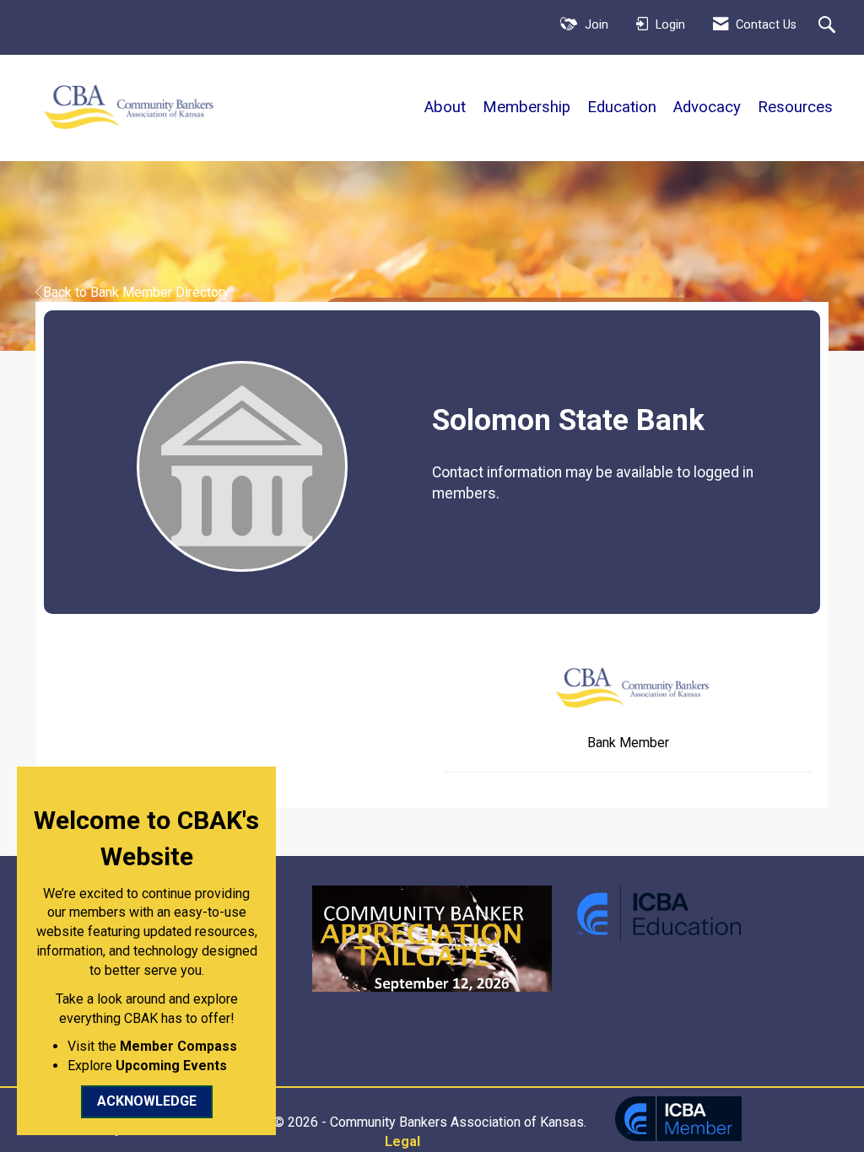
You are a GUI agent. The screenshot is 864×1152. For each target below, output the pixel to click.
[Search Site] (829, 26)
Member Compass (178, 1046)
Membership (526, 107)
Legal (402, 1141)
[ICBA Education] (659, 912)
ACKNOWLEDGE (147, 1101)
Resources (795, 107)
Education (621, 107)
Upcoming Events (171, 1066)
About (445, 107)
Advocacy (707, 107)
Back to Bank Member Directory (136, 292)
